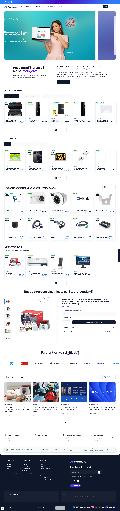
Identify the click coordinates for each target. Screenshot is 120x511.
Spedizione (69, 310)
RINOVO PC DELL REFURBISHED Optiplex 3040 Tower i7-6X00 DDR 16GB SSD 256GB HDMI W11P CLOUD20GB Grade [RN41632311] (57, 121)
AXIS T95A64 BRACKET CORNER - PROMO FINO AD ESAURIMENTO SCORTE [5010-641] (102, 211)
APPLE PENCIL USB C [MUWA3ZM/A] (102, 169)
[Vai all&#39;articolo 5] (7, 331)
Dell (30, 118)
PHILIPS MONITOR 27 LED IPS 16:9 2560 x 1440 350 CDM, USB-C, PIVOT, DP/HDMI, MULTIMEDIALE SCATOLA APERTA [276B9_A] (80, 274)
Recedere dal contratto (119, 255)
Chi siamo (9, 464)
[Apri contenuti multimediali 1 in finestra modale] (35, 320)
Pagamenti (25, 464)
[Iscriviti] (99, 472)
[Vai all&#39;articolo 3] (7, 316)
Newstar (53, 271)
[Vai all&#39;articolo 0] (7, 301)
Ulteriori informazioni (110, 449)
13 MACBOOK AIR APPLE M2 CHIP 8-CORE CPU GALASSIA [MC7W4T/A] (57, 169)
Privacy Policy (26, 468)
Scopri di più (10, 440)
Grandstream (9, 209)
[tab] (11, 96)
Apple (7, 166)
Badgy (7, 271)
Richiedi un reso (44, 473)
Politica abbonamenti (45, 479)
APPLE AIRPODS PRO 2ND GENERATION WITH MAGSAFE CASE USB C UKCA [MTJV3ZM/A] (80, 169)
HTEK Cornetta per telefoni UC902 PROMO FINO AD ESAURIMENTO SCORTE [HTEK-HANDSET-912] (80, 211)
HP (29, 271)
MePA (41, 466)
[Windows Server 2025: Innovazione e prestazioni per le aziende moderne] (102, 392)
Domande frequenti (45, 482)
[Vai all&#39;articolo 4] (7, 323)
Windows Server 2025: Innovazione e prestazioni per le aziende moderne (102, 408)
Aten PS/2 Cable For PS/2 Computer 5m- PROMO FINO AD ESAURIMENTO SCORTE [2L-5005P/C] (35, 236)
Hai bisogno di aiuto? (111, 331)
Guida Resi (42, 475)
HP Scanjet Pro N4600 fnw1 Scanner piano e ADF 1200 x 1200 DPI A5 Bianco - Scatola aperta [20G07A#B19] (35, 274)
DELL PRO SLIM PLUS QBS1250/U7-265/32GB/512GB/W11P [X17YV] (34, 121)
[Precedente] (42, 2)
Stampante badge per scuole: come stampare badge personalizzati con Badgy (45, 409)
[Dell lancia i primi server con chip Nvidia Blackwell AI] (74, 392)
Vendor (9, 466)
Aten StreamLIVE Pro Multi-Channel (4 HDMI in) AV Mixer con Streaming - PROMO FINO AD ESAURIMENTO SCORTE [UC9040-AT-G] (102, 236)
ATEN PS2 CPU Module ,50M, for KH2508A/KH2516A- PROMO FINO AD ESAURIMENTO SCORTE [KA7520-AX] (57, 236)
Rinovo (7, 118)
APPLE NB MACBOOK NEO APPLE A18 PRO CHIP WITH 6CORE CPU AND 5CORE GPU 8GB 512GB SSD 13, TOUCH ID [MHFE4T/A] (12, 169)
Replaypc (99, 118)
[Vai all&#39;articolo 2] (7, 309)
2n (29, 209)
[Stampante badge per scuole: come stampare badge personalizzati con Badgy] (46, 392)
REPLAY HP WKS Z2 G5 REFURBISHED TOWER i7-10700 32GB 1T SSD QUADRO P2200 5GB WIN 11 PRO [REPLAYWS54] (103, 121)
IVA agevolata (43, 471)
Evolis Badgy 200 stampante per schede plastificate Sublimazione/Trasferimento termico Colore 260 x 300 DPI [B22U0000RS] (12, 274)
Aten (30, 234)
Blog (8, 468)
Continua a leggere (8, 415)
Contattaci (42, 464)
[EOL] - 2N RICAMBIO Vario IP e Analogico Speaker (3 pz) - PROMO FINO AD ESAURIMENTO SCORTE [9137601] (35, 211)
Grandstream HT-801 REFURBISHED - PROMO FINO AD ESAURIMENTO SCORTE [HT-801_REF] (12, 211)
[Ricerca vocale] (101, 6)
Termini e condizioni (27, 473)
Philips (76, 271)
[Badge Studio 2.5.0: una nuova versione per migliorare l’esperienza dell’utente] (17, 392)
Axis (97, 209)
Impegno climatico (12, 473)
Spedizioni (25, 466)
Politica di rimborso (45, 477)
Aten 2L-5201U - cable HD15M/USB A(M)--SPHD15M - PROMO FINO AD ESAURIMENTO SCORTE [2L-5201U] (80, 236)
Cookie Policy (25, 471)
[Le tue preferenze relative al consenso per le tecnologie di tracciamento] (2, 508)
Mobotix (53, 209)
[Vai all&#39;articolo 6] (7, 338)
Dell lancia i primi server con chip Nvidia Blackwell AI (72, 408)
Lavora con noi (11, 471)
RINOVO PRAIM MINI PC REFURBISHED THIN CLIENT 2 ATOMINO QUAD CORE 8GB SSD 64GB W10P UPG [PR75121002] (12, 121)
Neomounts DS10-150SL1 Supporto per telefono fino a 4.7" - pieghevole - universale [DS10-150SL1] (58, 274)
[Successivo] (77, 2)
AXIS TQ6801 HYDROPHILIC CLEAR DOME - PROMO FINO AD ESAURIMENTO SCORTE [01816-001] (12, 236)
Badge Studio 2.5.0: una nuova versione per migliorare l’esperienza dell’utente (16, 409)
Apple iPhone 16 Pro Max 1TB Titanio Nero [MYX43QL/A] (35, 169)
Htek (75, 209)
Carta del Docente (45, 468)
